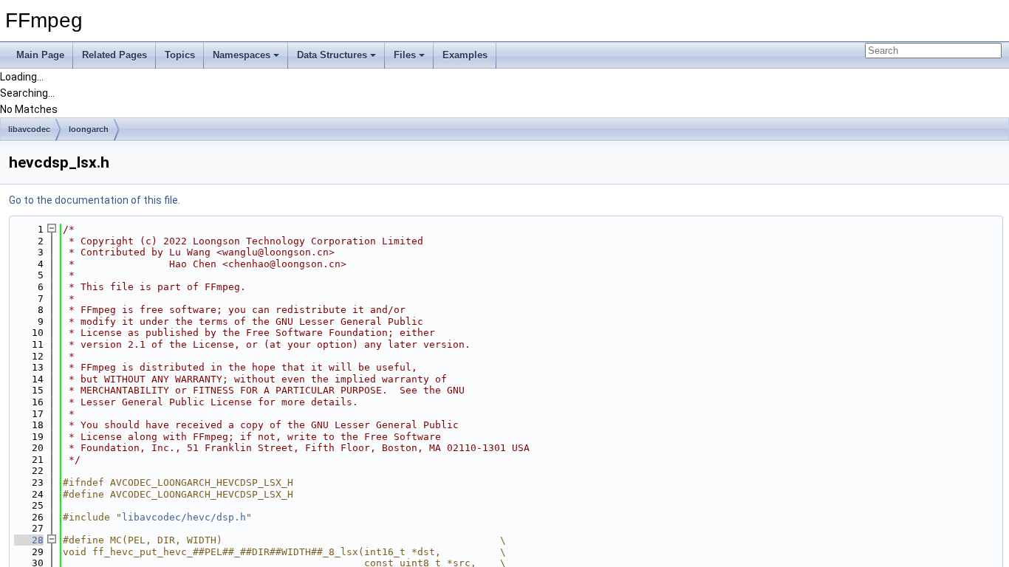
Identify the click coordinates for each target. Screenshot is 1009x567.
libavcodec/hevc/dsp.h (184, 517)
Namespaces (241, 55)
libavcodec (29, 129)
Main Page (40, 55)
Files (405, 55)
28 (29, 540)
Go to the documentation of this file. (94, 200)
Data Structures (332, 55)
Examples (465, 55)
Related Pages (114, 55)
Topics (180, 55)
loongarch (89, 129)
